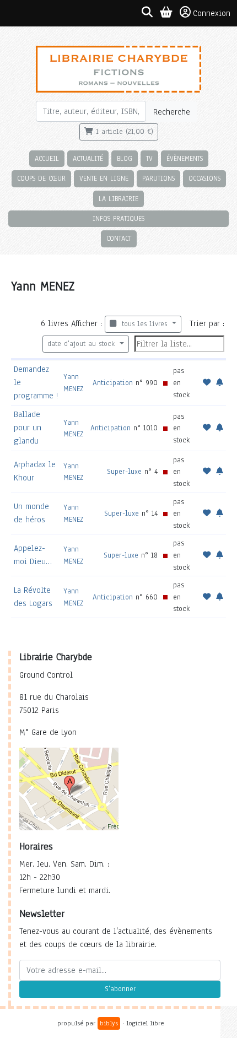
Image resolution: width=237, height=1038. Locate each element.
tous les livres (143, 324)
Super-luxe (124, 471)
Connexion (211, 13)
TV (149, 158)
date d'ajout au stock (82, 344)
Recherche (171, 111)
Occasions (204, 178)
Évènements (184, 158)
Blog (124, 158)
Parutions (158, 178)
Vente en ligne (103, 178)
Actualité (88, 158)
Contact (118, 238)
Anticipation (113, 382)
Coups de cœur (41, 178)
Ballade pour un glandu (27, 427)
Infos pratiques (118, 218)
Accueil (47, 158)
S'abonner (120, 989)
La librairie (118, 198)
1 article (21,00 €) (123, 132)
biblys (109, 1023)
